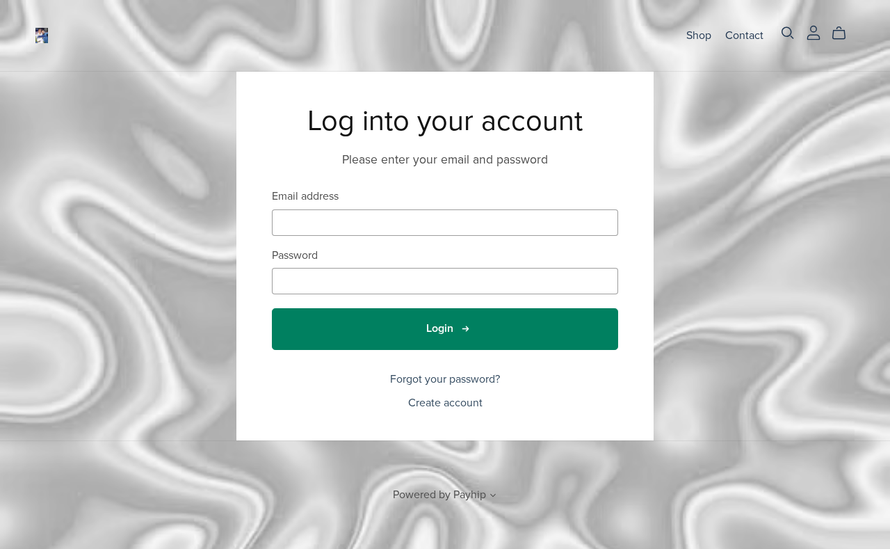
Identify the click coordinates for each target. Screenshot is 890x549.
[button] (493, 497)
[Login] (813, 32)
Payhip (469, 495)
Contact (744, 35)
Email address (305, 196)
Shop (698, 35)
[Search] (788, 33)
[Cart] (844, 33)
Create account (445, 403)
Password (295, 255)
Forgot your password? (445, 379)
